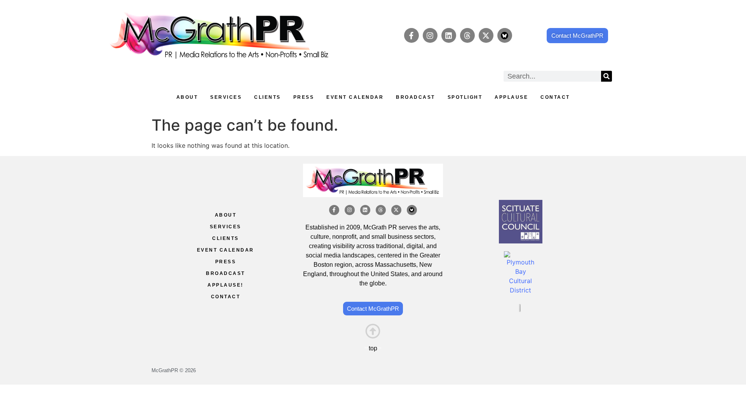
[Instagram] (430, 35)
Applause (511, 97)
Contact (555, 97)
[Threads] (467, 35)
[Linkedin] (448, 35)
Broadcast (415, 97)
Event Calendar (354, 97)
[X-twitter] (486, 35)
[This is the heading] (372, 331)
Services (226, 97)
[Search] (606, 76)
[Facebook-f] (411, 35)
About (187, 97)
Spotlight (465, 97)
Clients (267, 97)
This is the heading (372, 347)
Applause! (225, 285)
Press (303, 97)
